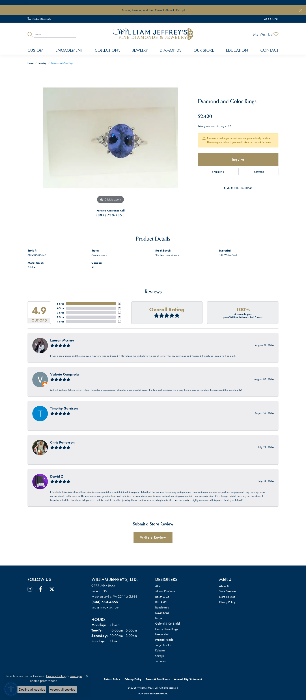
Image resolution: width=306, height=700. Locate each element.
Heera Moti (162, 634)
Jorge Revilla (162, 645)
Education (237, 50)
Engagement (69, 50)
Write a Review (153, 537)
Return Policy (112, 679)
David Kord (162, 613)
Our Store (204, 50)
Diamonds (170, 50)
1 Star (60, 321)
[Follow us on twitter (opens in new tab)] (52, 589)
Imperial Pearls (164, 640)
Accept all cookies (62, 689)
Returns (259, 171)
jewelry (42, 63)
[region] (110, 138)
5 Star (60, 303)
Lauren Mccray (62, 340)
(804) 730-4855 (110, 215)
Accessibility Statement (188, 679)
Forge (158, 618)
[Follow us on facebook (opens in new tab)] (41, 589)
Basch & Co (162, 597)
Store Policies (227, 597)
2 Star (60, 317)
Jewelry (140, 50)
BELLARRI (160, 602)
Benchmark (162, 607)
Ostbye (159, 656)
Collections (108, 50)
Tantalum (160, 661)
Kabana (160, 650)
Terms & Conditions (158, 679)
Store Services (227, 591)
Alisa (158, 586)
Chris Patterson (62, 442)
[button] (270, 19)
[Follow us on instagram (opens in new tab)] (29, 589)
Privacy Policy (227, 602)
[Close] (300, 10)
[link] (39, 19)
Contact (269, 50)
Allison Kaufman (165, 591)
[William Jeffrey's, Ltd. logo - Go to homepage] (153, 34)
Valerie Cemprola (64, 374)
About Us (224, 586)
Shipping (218, 171)
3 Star (60, 312)
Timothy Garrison (64, 408)
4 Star (60, 308)
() (119, 303)
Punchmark (160, 693)
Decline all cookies (32, 689)
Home (30, 63)
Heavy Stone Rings (166, 629)
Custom (35, 50)
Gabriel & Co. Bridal (167, 623)
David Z (56, 476)
